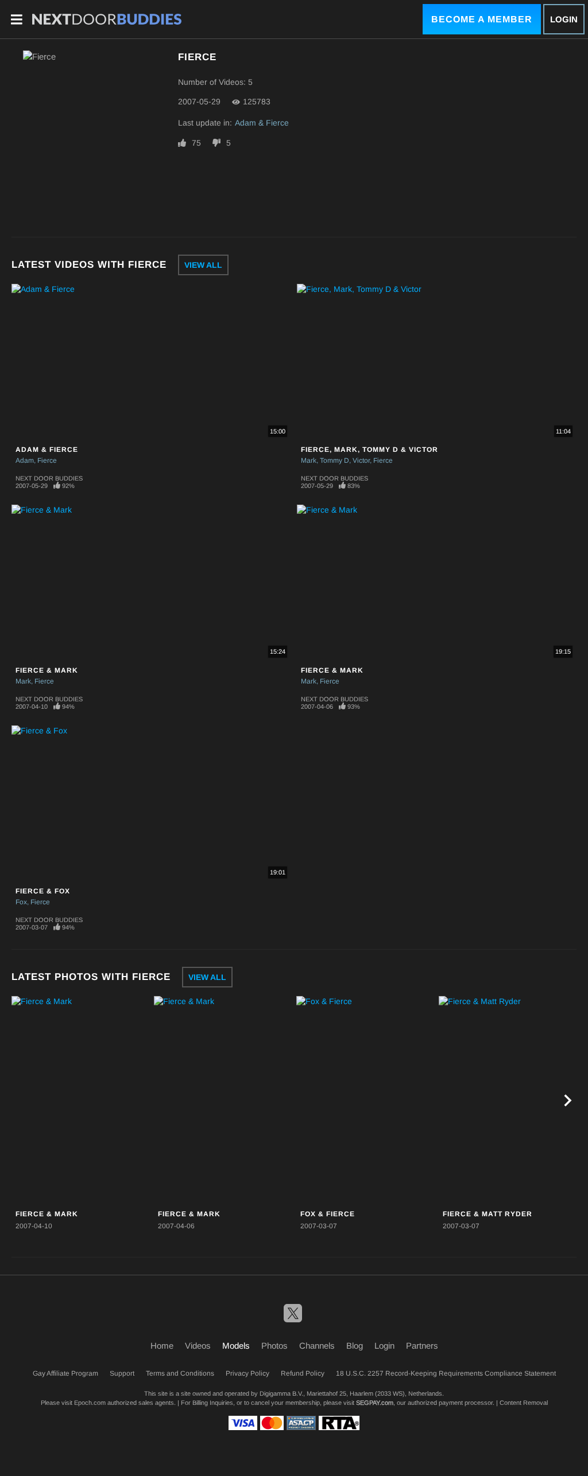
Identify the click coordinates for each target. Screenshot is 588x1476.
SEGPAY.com (374, 1402)
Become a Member (481, 19)
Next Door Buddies (49, 478)
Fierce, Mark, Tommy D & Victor (369, 450)
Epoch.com (90, 1402)
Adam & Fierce (262, 122)
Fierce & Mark (47, 670)
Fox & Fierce (327, 1214)
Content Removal (524, 1402)
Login (564, 19)
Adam (25, 460)
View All (203, 265)
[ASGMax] (106, 19)
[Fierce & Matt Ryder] (508, 1100)
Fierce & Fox (43, 891)
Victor (361, 460)
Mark (308, 460)
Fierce (47, 460)
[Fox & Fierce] (366, 1100)
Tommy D (334, 460)
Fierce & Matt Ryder (487, 1214)
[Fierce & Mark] (81, 1100)
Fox (21, 902)
